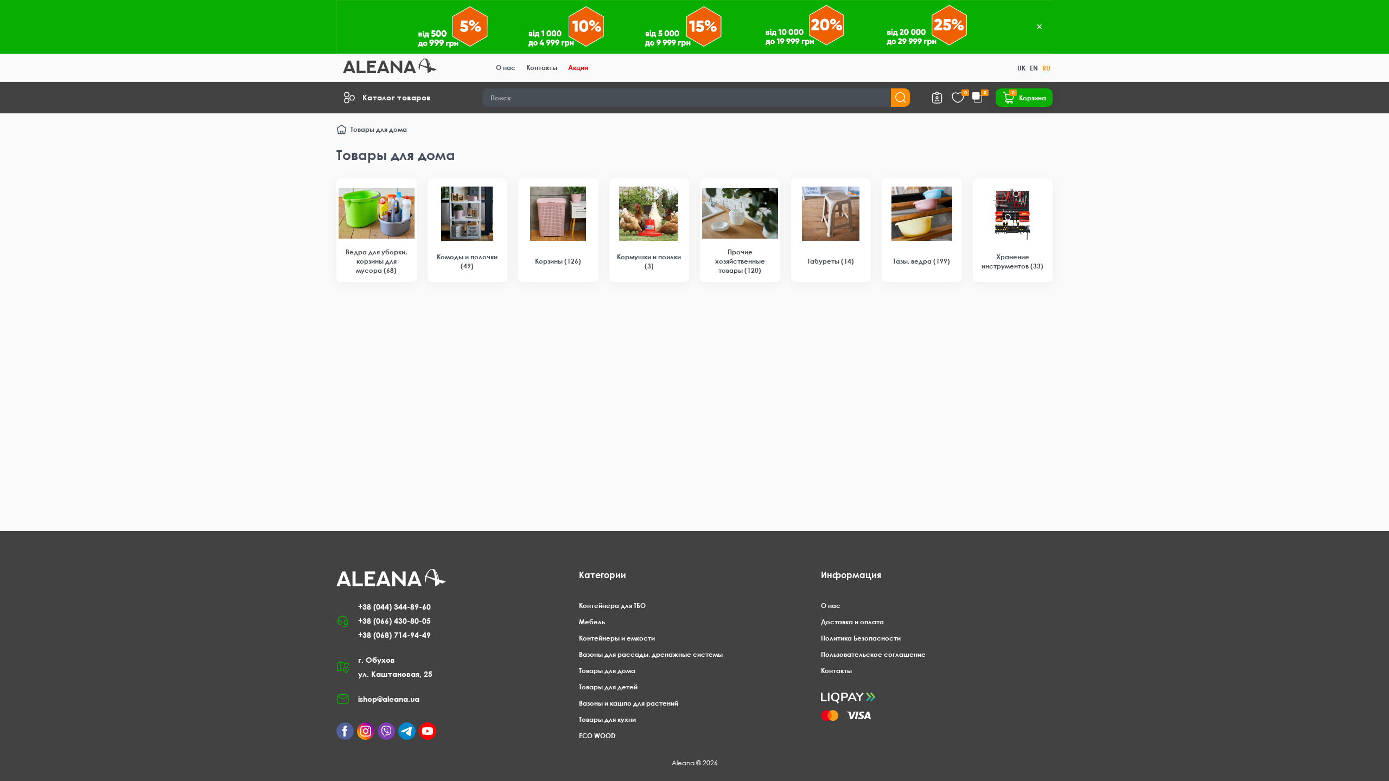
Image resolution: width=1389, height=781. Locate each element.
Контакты (541, 67)
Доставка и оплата (852, 622)
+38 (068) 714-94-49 (394, 634)
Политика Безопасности (861, 638)
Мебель (592, 622)
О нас (505, 67)
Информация (851, 574)
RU (1046, 68)
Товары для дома (607, 671)
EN (1034, 68)
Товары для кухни (607, 719)
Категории (602, 574)
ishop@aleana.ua (388, 698)
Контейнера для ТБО (612, 605)
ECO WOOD (597, 736)
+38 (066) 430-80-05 (394, 620)
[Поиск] (900, 97)
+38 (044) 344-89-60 (394, 606)
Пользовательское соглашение (873, 654)
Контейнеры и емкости (617, 638)
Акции (578, 67)
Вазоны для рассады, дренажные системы (651, 654)
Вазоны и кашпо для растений (628, 703)
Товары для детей (608, 687)
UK (1021, 68)
